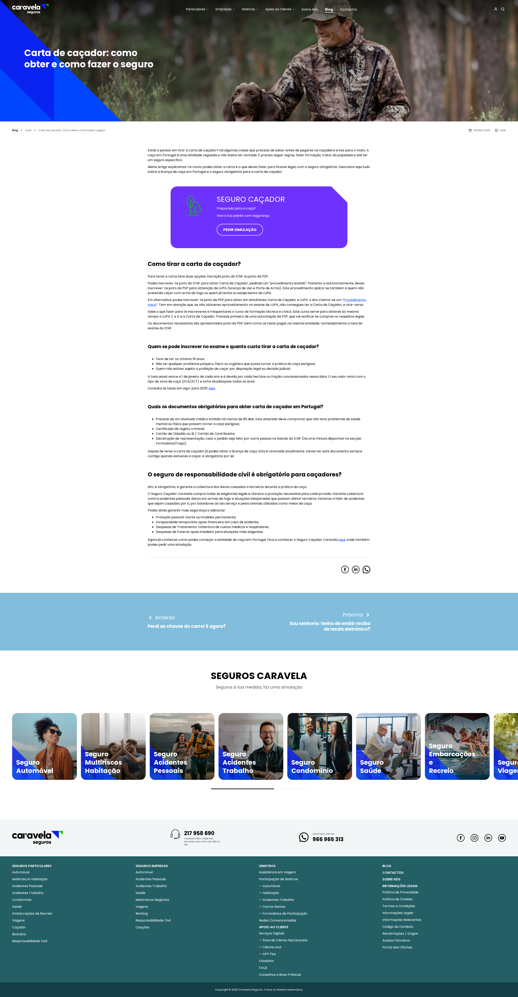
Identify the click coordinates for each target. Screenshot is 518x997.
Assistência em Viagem (277, 872)
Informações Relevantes (401, 919)
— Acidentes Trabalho (276, 899)
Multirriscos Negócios (152, 899)
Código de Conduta (397, 926)
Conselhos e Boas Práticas (280, 974)
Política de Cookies (397, 899)
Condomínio (22, 899)
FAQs (263, 967)
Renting (142, 913)
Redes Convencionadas (277, 920)
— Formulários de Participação (283, 913)
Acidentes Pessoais (27, 886)
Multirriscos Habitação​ (30, 879)
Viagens (18, 920)
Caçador (19, 927)
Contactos (392, 872)
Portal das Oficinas (397, 947)
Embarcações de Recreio (32, 913)
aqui (211, 388)
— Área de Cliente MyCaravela (283, 940)
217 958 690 (199, 833)
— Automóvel (269, 886)
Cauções (142, 927)
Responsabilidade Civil (29, 941)
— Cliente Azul (270, 947)
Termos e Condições (398, 906)
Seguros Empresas (152, 866)
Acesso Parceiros (396, 940)
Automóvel (21, 872)
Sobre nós (391, 879)
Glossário (266, 961)
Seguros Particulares (32, 866)
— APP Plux (267, 954)
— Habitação (269, 893)
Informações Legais (397, 913)
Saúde (17, 906)
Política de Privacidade (400, 892)
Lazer (28, 130)
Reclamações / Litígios (400, 933)
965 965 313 (328, 839)
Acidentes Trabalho (28, 893)
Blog (15, 130)
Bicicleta (19, 934)
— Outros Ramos (272, 906)
